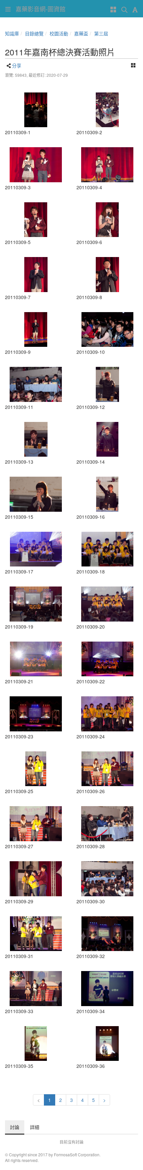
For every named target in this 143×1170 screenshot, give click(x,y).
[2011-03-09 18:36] (36, 659)
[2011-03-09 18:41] (36, 933)
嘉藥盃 (81, 33)
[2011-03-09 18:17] (36, 110)
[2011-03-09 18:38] (36, 768)
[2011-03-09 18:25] (107, 110)
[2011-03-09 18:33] (36, 549)
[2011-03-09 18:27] (36, 219)
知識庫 (12, 33)
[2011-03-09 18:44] (36, 988)
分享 (16, 65)
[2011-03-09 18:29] (36, 274)
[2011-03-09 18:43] (107, 933)
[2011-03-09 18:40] (36, 878)
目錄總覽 (34, 33)
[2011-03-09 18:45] (36, 1043)
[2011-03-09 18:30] (36, 384)
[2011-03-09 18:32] (107, 439)
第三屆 (101, 33)
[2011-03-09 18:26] (36, 164)
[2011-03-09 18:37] (107, 713)
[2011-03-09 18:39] (107, 823)
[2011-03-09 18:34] (107, 604)
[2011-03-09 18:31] (107, 384)
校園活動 (59, 33)
